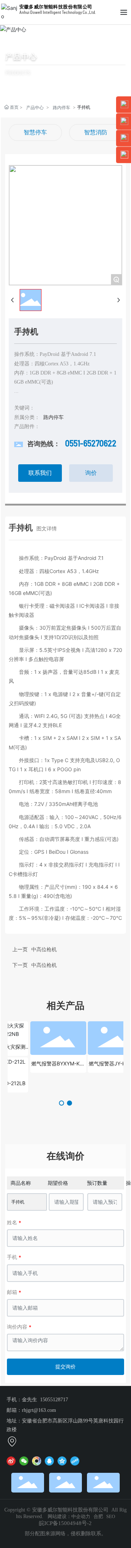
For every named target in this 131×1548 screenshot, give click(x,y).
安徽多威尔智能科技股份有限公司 (55, 6)
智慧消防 (95, 132)
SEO (110, 1516)
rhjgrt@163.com (39, 1410)
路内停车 (61, 107)
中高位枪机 (44, 965)
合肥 (98, 1516)
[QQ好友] (49, 1461)
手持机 (17, 1202)
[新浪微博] (11, 1461)
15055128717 (54, 1399)
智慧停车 (35, 132)
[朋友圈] (36, 1461)
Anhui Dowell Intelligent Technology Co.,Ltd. (57, 12)
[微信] (23, 1461)
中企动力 (80, 1516)
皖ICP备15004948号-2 (65, 1523)
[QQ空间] (62, 1461)
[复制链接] (74, 1461)
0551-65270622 (90, 443)
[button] (61, 1103)
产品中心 (21, 56)
